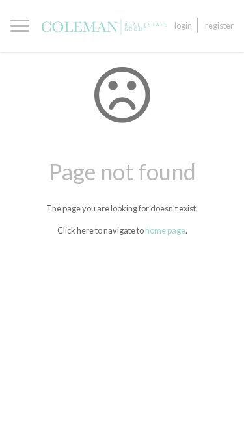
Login (183, 25)
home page (165, 230)
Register (219, 25)
